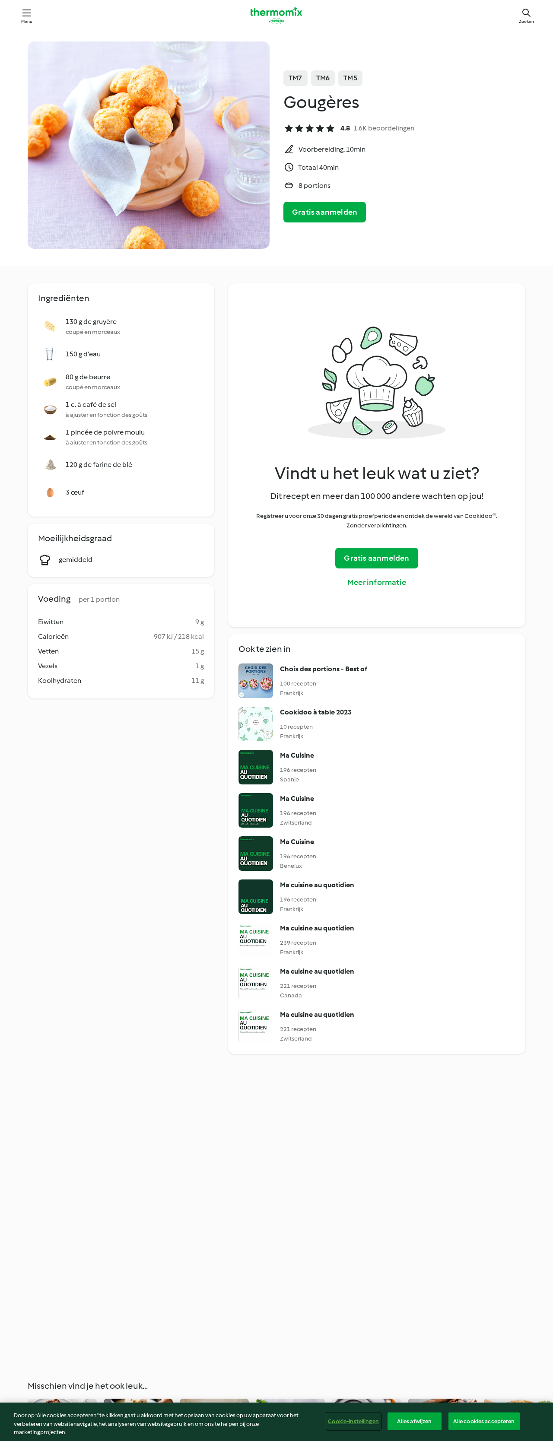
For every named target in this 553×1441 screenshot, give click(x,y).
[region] (276, 1422)
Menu (27, 21)
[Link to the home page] (276, 15)
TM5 (350, 78)
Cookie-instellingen (353, 1421)
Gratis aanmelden (324, 212)
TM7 (295, 78)
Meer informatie (376, 582)
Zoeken (526, 21)
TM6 (323, 78)
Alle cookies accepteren (484, 1421)
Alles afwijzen (414, 1421)
